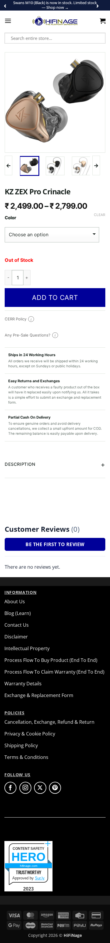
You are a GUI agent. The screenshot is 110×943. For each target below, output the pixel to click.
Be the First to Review (55, 544)
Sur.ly (40, 878)
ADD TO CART (55, 297)
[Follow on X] (40, 788)
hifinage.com (28, 865)
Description (20, 464)
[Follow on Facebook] (10, 788)
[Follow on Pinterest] (55, 788)
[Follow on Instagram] (25, 788)
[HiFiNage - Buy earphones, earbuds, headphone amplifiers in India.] (55, 21)
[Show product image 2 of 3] (55, 166)
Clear (99, 215)
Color (10, 217)
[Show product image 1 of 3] (29, 166)
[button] (7, 20)
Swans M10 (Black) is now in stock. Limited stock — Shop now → (55, 5)
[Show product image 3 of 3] (81, 166)
